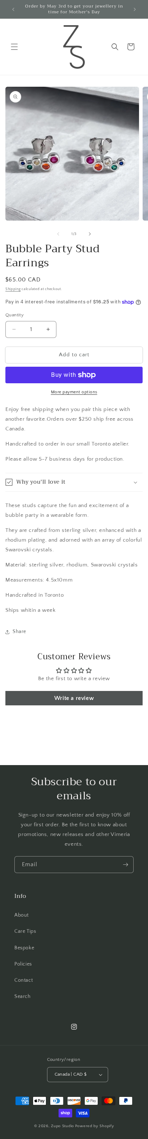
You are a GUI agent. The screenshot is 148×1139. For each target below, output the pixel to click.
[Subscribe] (125, 864)
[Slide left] (58, 234)
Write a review (74, 698)
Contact (23, 980)
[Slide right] (90, 234)
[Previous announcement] (13, 9)
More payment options (74, 392)
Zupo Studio (62, 1126)
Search (22, 996)
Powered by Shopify (94, 1126)
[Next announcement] (135, 9)
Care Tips (25, 931)
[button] (14, 47)
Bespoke (24, 948)
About (21, 915)
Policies (23, 964)
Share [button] (19, 631)
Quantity (14, 314)
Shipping (13, 289)
